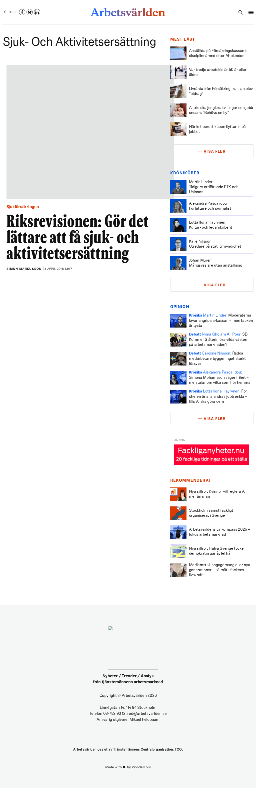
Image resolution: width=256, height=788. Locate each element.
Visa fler (215, 152)
